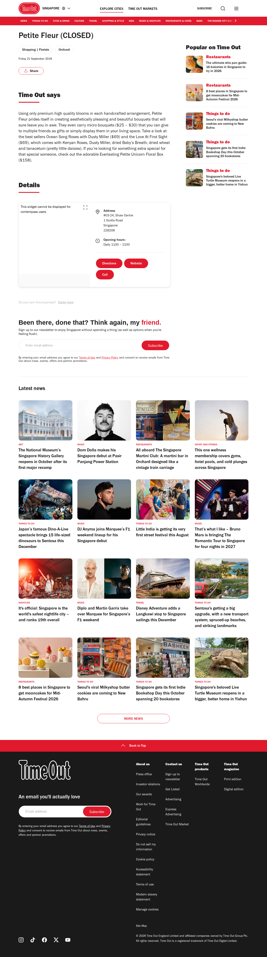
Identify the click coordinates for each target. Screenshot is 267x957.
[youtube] (67, 939)
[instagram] (21, 939)
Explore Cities (111, 9)
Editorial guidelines (143, 822)
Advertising (173, 799)
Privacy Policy (110, 358)
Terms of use (145, 884)
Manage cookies (147, 910)
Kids (131, 21)
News (23, 21)
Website (136, 263)
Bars (199, 21)
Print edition (232, 779)
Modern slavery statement (146, 897)
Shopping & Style (113, 21)
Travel (93, 21)
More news (133, 719)
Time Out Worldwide (202, 782)
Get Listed (172, 789)
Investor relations (148, 784)
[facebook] (44, 939)
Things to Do (40, 21)
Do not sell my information (146, 847)
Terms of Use (87, 358)
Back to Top (137, 746)
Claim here (65, 302)
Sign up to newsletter (172, 777)
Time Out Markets (142, 9)
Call (105, 275)
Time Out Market (177, 824)
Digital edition (234, 789)
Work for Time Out (145, 807)
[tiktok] (32, 939)
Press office (144, 774)
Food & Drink (61, 21)
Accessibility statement (144, 872)
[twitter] (56, 939)
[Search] (222, 8)
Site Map (141, 926)
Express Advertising (173, 812)
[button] (85, 207)
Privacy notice (145, 834)
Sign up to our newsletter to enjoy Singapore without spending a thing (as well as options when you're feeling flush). (90, 332)
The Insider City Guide (221, 21)
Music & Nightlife (150, 21)
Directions (109, 263)
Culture (79, 21)
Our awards (144, 794)
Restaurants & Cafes (178, 21)
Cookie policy (145, 859)
